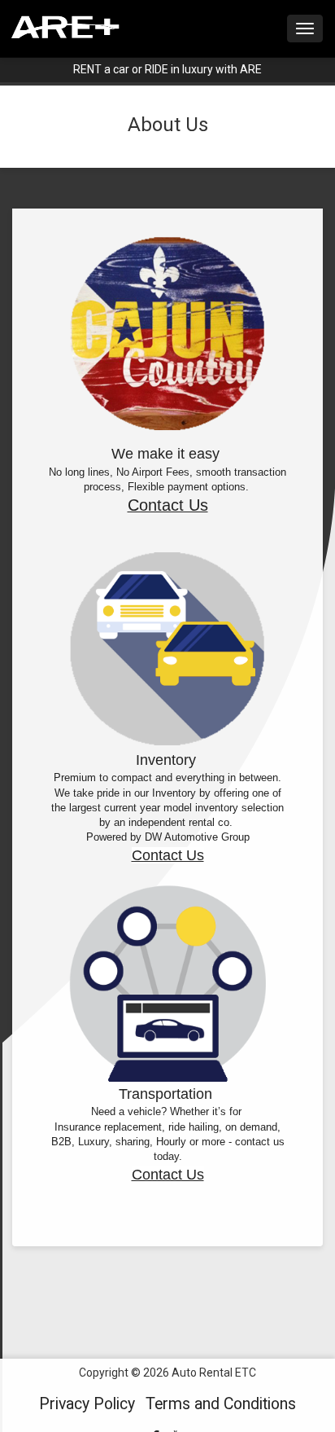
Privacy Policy (87, 1404)
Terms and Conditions (221, 1404)
